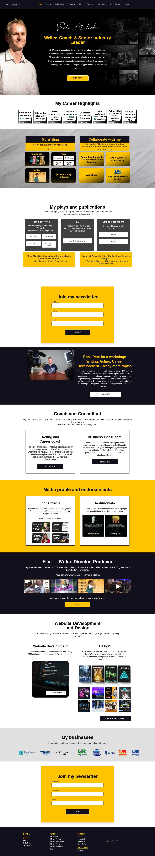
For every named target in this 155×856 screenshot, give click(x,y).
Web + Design (82, 844)
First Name (55, 302)
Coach (80, 836)
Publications (54, 836)
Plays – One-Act (55, 844)
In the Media (27, 843)
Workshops (81, 841)
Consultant (81, 839)
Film (51, 849)
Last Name (55, 311)
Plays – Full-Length (56, 846)
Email (54, 320)
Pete (24, 840)
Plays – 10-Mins (55, 839)
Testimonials (27, 845)
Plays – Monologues (57, 841)
